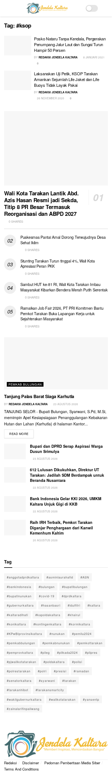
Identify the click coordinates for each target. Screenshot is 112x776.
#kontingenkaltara (47, 624)
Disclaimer (30, 762)
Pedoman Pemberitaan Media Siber (72, 762)
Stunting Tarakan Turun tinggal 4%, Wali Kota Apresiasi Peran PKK (57, 263)
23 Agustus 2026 (65, 404)
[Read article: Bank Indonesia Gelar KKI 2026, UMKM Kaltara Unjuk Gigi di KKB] (15, 504)
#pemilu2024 (82, 633)
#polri (42, 671)
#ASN (84, 577)
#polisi (77, 661)
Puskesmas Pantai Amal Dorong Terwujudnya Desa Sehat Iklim (62, 239)
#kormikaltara (79, 624)
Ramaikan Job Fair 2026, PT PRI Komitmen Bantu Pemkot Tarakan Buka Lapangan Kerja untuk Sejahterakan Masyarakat (61, 313)
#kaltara (94, 605)
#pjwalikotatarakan (21, 661)
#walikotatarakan (62, 699)
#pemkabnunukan (56, 643)
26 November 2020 (50, 98)
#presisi (60, 671)
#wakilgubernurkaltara (24, 699)
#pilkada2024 (67, 652)
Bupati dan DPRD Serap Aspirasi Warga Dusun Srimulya (66, 448)
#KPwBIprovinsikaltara (24, 633)
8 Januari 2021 (93, 57)
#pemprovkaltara (20, 652)
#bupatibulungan (75, 586)
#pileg (45, 652)
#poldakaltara (54, 661)
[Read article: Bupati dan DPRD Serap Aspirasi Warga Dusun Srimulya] (15, 451)
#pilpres (91, 652)
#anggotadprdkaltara (23, 577)
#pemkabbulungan (21, 643)
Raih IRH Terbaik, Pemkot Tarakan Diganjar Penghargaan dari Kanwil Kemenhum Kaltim (61, 528)
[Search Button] (105, 8)
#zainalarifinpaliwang (23, 708)
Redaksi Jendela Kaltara (58, 57)
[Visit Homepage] (47, 8)
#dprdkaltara (72, 596)
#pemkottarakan (89, 643)
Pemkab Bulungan (25, 384)
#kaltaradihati (17, 615)
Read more (21, 432)
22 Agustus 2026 (45, 488)
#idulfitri (74, 605)
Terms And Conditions (21, 769)
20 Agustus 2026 (45, 540)
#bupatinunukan (19, 596)
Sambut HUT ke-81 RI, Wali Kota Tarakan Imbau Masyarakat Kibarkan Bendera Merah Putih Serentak (64, 287)
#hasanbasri (50, 605)
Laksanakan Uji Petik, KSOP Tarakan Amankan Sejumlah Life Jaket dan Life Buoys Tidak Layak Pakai (66, 79)
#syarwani (47, 680)
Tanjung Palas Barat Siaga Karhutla (39, 396)
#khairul (74, 615)
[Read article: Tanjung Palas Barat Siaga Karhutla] (56, 363)
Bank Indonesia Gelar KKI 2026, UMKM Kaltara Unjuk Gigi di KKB (65, 501)
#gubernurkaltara (20, 605)
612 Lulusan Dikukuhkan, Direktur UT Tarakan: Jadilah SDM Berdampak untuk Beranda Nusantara (67, 475)
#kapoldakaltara (47, 615)
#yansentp (91, 699)
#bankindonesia (19, 586)
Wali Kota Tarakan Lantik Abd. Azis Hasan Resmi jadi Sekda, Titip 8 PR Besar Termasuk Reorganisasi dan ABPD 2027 (41, 203)
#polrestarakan (18, 671)
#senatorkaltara (19, 680)
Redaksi (10, 762)
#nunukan (57, 633)
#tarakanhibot (17, 690)
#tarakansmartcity (50, 690)
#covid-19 (46, 596)
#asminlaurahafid (59, 577)
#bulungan (47, 586)
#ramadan (81, 671)
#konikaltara (16, 624)
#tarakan (69, 680)
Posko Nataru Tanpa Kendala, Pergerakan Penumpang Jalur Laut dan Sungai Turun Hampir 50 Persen (70, 44)
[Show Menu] (6, 8)
